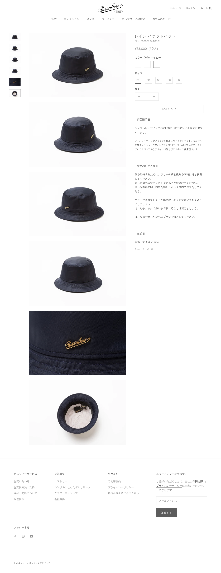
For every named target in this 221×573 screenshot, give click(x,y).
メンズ (90, 19)
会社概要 (59, 499)
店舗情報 (19, 499)
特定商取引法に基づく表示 (123, 493)
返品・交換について (25, 493)
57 (138, 80)
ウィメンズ (108, 19)
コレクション (71, 19)
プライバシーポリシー (121, 487)
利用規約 (198, 481)
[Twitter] (148, 249)
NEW (54, 19)
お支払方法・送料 (24, 487)
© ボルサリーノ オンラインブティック (32, 563)
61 (179, 80)
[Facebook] (143, 249)
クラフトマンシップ (66, 493)
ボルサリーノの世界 (133, 19)
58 (148, 80)
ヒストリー (60, 481)
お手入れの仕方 (161, 19)
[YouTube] (31, 536)
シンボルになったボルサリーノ (72, 487)
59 (158, 80)
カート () (206, 8)
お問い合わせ (21, 481)
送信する (166, 512)
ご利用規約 (114, 481)
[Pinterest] (152, 249)
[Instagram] (23, 536)
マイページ (175, 8)
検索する (190, 8)
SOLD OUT (169, 109)
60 (169, 80)
